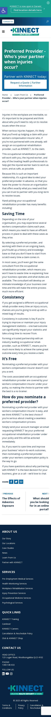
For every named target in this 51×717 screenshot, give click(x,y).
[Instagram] (11, 673)
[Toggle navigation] (3, 31)
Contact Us (8, 21)
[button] (3, 10)
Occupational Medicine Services (16, 598)
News (4, 552)
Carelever (6, 624)
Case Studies (8, 548)
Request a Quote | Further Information (25, 84)
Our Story (6, 538)
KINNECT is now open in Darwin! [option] (26, 8)
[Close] (48, 3)
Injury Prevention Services (14, 593)
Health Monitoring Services (14, 583)
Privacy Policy (21, 706)
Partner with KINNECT (12, 562)
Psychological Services (12, 602)
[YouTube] (7, 673)
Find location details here (28, 10)
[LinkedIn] (4, 673)
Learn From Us (21, 94)
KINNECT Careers (10, 628)
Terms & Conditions (7, 706)
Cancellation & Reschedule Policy (17, 633)
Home (5, 94)
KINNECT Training (10, 619)
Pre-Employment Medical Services (17, 578)
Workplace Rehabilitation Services (17, 588)
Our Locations (8, 543)
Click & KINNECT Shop (12, 638)
